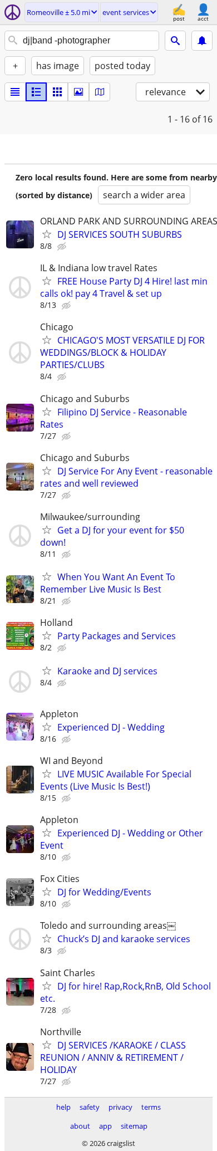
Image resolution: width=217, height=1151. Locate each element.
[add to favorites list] (46, 234)
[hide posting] (63, 246)
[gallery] (78, 91)
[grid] (57, 91)
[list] (15, 91)
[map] (99, 91)
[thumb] (36, 91)
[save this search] (202, 41)
